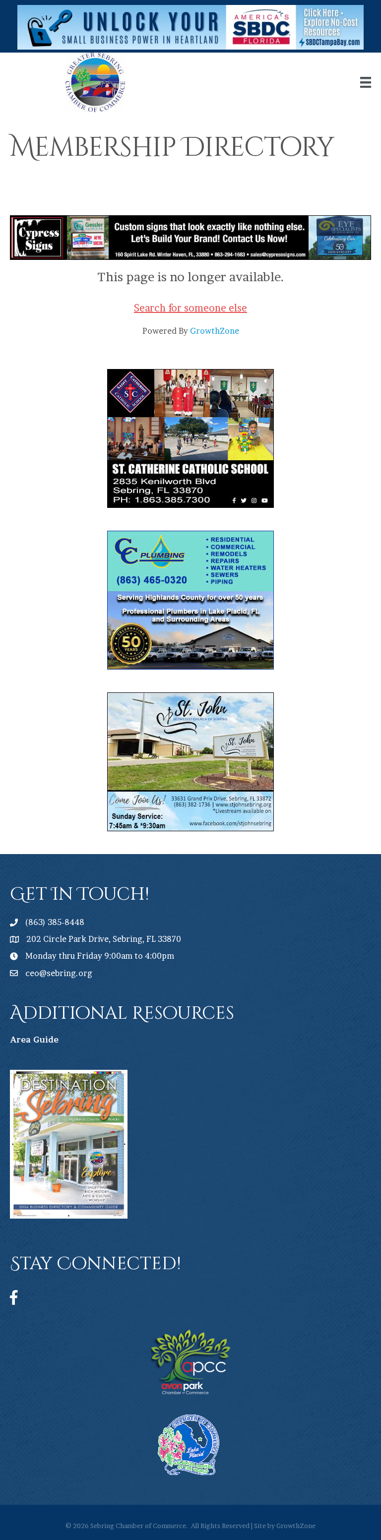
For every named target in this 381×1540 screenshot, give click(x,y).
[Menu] (365, 82)
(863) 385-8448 (54, 922)
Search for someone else (190, 308)
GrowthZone (214, 331)
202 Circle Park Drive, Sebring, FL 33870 (103, 939)
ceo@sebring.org (58, 973)
